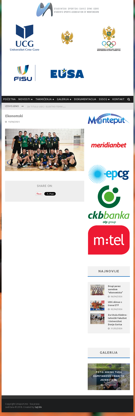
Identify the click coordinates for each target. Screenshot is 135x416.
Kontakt (118, 99)
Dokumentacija (85, 99)
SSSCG (103, 99)
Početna (9, 99)
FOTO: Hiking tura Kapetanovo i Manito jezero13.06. (108, 376)
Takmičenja (44, 99)
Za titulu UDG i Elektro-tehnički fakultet (52, 107)
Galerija (63, 99)
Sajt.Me (38, 407)
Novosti (24, 99)
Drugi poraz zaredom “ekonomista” (115, 289)
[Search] (129, 99)
